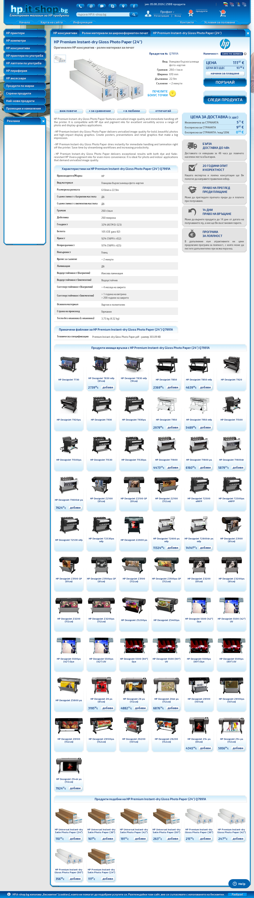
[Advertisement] (25, 184)
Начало (24, 22)
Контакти (187, 22)
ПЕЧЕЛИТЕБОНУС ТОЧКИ (158, 93)
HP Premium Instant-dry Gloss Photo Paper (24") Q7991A (170, 347)
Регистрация (161, 15)
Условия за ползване (219, 22)
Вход (178, 15)
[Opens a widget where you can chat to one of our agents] (239, 884)
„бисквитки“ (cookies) (56, 894)
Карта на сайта (52, 22)
